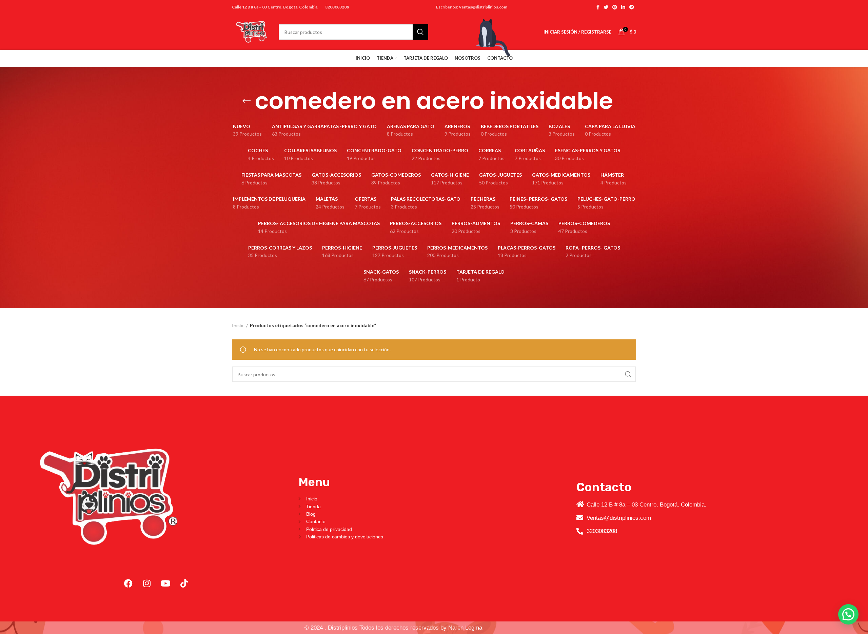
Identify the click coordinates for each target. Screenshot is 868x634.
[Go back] (246, 101)
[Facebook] (128, 583)
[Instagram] (146, 583)
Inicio (238, 325)
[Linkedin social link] (623, 7)
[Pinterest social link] (614, 7)
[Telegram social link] (631, 7)
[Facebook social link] (597, 7)
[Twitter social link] (605, 7)
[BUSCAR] (628, 374)
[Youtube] (165, 583)
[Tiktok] (184, 583)
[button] (848, 614)
